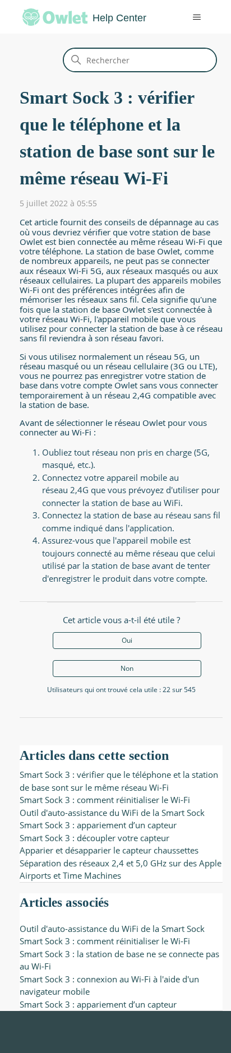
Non (127, 668)
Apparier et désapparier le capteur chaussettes (109, 850)
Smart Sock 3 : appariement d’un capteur (98, 825)
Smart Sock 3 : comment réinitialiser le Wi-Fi (105, 799)
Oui (127, 640)
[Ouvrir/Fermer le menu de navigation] (189, 17)
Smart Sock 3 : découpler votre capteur (94, 837)
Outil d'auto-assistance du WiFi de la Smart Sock (112, 812)
